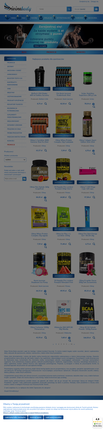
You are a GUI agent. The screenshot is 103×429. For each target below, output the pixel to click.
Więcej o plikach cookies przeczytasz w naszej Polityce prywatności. (26, 413)
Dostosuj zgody (35, 417)
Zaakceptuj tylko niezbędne (15, 417)
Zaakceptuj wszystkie (53, 417)
